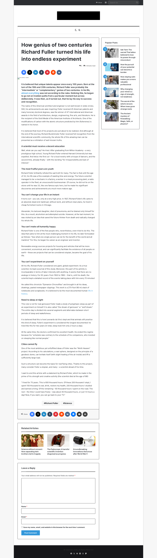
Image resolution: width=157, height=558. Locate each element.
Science (68, 403)
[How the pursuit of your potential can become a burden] (112, 67)
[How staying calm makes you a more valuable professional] (112, 80)
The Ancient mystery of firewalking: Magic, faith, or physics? (126, 118)
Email (24, 517)
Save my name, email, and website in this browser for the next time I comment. (54, 527)
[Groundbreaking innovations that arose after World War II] (84, 440)
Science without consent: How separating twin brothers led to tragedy (32, 451)
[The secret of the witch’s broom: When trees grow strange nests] (112, 104)
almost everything (30, 93)
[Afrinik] (78, 15)
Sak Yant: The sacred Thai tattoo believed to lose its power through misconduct (128, 55)
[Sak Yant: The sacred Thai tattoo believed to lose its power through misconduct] (112, 53)
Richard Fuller (51, 403)
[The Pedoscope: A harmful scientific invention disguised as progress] (58, 440)
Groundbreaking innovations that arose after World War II (82, 451)
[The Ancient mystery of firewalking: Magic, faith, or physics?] (112, 116)
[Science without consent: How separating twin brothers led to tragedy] (32, 440)
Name (24, 506)
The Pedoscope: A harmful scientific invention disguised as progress (58, 451)
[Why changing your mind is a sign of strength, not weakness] (112, 92)
